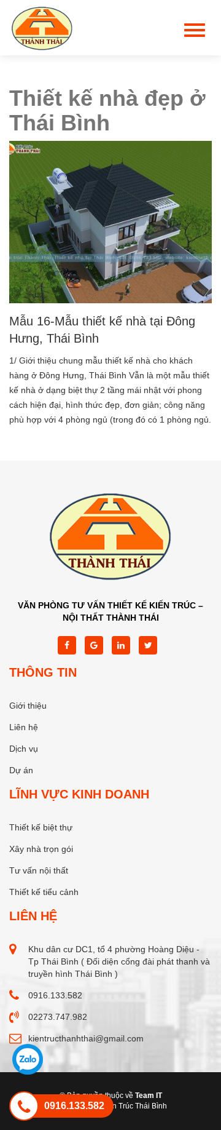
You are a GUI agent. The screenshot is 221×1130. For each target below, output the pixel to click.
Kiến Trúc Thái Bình (134, 1106)
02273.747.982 (57, 1017)
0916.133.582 (55, 995)
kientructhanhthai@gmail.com (86, 1038)
